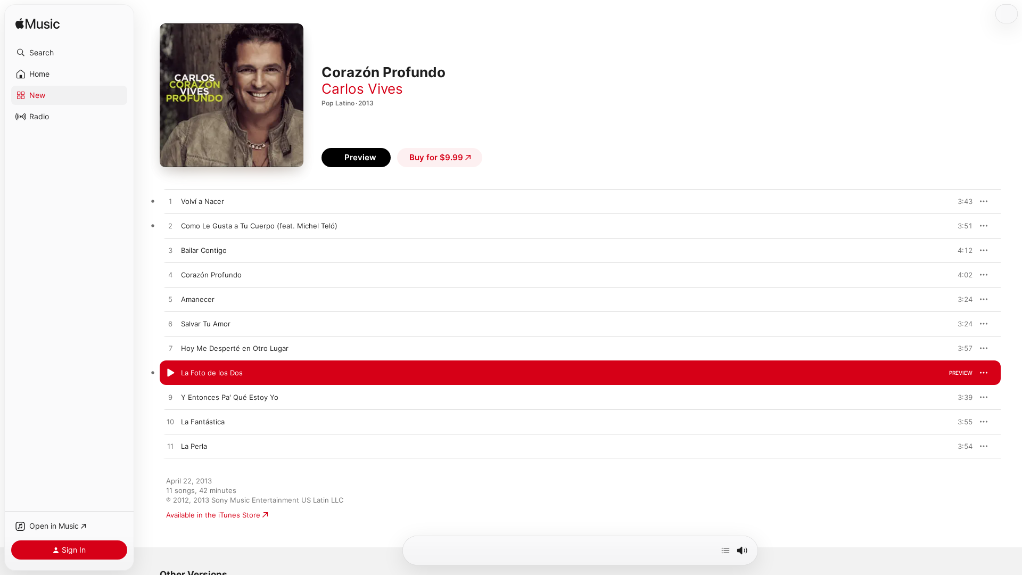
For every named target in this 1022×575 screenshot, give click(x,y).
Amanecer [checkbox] (198, 299)
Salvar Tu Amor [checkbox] (205, 323)
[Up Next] (725, 550)
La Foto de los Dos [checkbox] (212, 372)
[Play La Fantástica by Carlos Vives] (170, 422)
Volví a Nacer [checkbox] (202, 201)
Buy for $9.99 (436, 157)
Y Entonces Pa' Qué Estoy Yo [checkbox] (229, 397)
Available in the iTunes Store (213, 515)
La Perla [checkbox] (194, 446)
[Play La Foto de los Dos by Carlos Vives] (170, 373)
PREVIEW (960, 201)
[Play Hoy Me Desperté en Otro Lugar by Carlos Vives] (170, 349)
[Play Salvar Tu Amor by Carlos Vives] (170, 324)
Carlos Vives (362, 88)
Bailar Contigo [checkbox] (204, 250)
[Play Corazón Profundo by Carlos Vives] (170, 275)
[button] (69, 53)
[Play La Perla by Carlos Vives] (170, 446)
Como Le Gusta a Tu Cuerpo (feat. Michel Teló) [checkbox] (259, 225)
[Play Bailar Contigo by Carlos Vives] (170, 251)
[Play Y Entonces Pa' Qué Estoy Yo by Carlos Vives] (170, 397)
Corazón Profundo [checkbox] (211, 274)
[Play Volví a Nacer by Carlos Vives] (170, 202)
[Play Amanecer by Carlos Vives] (170, 300)
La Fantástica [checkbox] (203, 421)
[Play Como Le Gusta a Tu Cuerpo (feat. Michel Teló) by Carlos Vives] (170, 226)
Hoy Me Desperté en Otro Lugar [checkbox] (235, 348)
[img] (37, 24)
